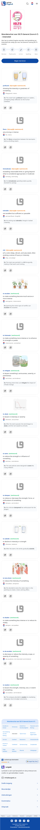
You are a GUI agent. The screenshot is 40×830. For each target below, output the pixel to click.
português (29, 816)
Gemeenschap (23, 744)
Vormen (5, 739)
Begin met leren (20, 61)
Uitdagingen (33, 750)
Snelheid (14, 739)
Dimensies (14, 727)
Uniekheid (14, 744)
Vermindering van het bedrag (6, 733)
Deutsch (22, 816)
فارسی (8, 816)
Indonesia (15, 816)
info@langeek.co (10, 778)
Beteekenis (22, 739)
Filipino (3, 816)
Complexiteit (33, 744)
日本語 (35, 816)
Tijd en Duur (23, 733)
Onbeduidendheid (34, 739)
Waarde (22, 750)
